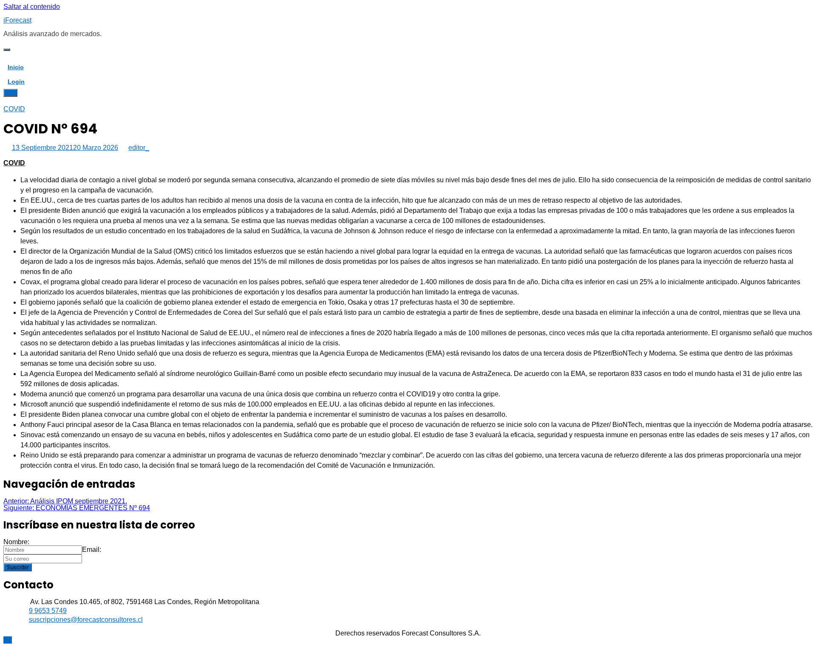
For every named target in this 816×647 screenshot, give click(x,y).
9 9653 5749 (48, 610)
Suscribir (17, 567)
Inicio (16, 67)
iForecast (17, 20)
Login (16, 81)
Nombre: (16, 541)
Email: (91, 549)
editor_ (138, 147)
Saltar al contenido (31, 6)
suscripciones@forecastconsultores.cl (86, 619)
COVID (14, 109)
